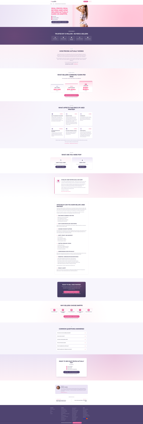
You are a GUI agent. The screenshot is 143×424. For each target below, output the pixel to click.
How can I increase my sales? (61, 342)
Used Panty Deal (74, 419)
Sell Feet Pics (62, 417)
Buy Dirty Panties (63, 412)
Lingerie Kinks (74, 420)
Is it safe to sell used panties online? (62, 339)
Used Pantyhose (74, 413)
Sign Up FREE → (86, 1)
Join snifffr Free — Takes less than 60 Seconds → (71, 143)
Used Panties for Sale (64, 410)
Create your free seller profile (71, 95)
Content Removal (85, 412)
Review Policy (85, 411)
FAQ (50, 410)
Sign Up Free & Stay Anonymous (66, 191)
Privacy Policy (84, 410)
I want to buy (82, 166)
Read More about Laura (64, 392)
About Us (51, 411)
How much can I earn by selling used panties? (64, 332)
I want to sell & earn (61, 166)
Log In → (90, 1)
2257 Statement (85, 413)
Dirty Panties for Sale (74, 411)
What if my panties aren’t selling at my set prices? (64, 349)
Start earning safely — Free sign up (71, 316)
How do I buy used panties (64, 416)
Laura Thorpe (64, 387)
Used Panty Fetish (63, 415)
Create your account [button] (77, 422)
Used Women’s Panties (64, 411)
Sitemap (51, 413)
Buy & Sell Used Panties (75, 410)
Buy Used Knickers (74, 412)
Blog (50, 412)
